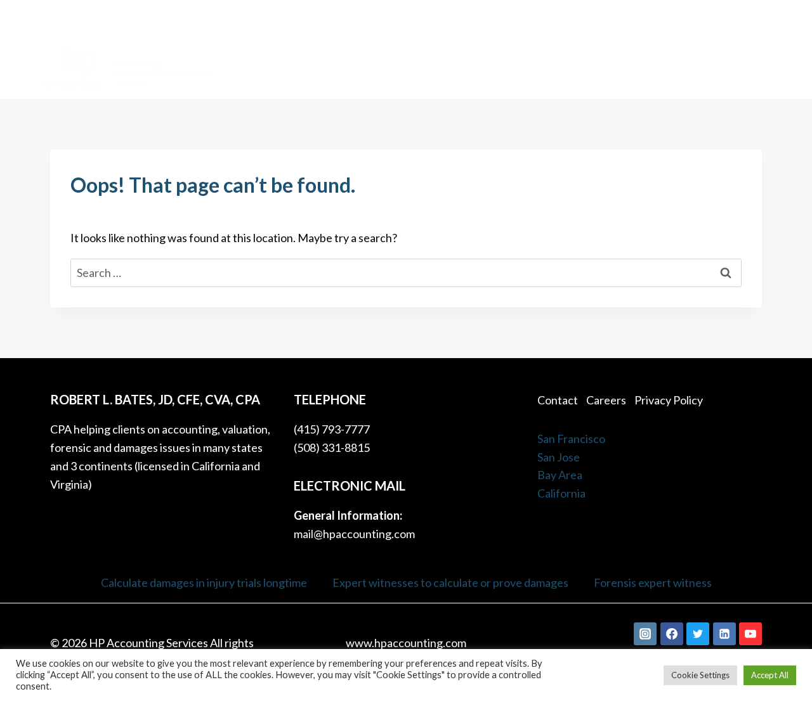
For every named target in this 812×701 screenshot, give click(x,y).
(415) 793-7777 (739, 17)
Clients (412, 67)
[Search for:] (406, 273)
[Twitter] (697, 633)
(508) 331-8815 (332, 447)
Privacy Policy (668, 400)
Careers (606, 400)
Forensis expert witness (653, 582)
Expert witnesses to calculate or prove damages (450, 582)
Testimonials (619, 67)
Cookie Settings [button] (700, 675)
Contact (690, 67)
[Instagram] (645, 633)
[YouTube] (750, 633)
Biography (473, 67)
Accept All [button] (770, 675)
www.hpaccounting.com (406, 643)
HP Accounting (266, 67)
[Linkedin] (724, 633)
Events (745, 67)
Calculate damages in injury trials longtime (204, 582)
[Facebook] (671, 633)
